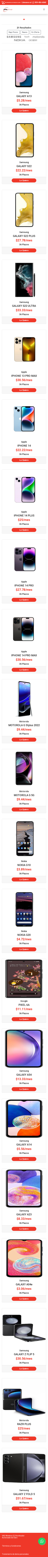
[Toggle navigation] (44, 9)
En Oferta (35, 32)
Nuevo (24, 32)
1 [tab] (24, 19)
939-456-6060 (40, 2)
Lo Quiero (24, 110)
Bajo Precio (13, 32)
